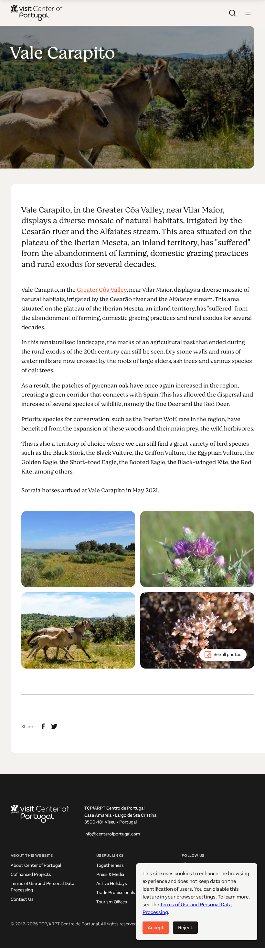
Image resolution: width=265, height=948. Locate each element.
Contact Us (22, 899)
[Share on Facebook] (43, 726)
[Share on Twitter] (54, 726)
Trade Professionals (115, 892)
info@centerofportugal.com (112, 834)
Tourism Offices (111, 902)
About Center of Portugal (36, 865)
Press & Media (110, 874)
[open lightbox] (78, 549)
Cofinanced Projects (31, 874)
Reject (185, 927)
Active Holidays (111, 883)
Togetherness (110, 865)
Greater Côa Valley (102, 290)
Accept (156, 927)
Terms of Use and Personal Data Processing (42, 886)
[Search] (232, 12)
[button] (247, 12)
